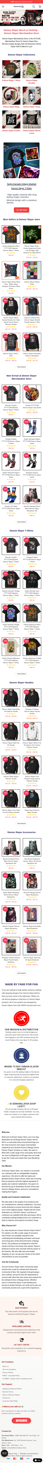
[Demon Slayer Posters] (11, 119)
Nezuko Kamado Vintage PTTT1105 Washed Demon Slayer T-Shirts (11, 593)
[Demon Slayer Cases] (32, 96)
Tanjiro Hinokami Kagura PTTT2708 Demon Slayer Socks (11, 475)
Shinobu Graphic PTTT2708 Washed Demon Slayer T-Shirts (11, 408)
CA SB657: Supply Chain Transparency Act (17, 1378)
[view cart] (40, 6)
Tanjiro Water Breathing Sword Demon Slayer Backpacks (11, 895)
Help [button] (38, 1460)
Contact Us (6, 1398)
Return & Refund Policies (11, 1395)
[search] (33, 6)
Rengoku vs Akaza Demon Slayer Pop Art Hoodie (32, 711)
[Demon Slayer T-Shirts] (11, 69)
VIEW (11, 241)
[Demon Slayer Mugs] (11, 96)
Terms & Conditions (9, 1369)
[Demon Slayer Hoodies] (32, 69)
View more (21, 367)
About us (5, 1366)
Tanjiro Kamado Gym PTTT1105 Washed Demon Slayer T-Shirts (32, 593)
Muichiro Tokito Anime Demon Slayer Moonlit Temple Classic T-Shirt (32, 320)
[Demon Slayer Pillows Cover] (32, 119)
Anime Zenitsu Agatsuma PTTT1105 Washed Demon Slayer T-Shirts (11, 660)
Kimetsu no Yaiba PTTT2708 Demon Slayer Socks (11, 508)
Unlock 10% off (4, 1453)
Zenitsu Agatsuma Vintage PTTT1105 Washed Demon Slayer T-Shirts (32, 660)
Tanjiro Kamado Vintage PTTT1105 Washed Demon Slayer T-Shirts (11, 627)
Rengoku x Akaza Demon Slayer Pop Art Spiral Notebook (11, 960)
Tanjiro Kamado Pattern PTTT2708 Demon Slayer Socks (32, 441)
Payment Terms (7, 1392)
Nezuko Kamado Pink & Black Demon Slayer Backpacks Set (32, 508)
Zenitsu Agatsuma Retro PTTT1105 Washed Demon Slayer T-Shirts (11, 248)
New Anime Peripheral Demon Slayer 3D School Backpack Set (32, 861)
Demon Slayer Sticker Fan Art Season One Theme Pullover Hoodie (32, 745)
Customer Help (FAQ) (10, 1401)
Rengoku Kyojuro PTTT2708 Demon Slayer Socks (32, 475)
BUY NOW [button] (23, 210)
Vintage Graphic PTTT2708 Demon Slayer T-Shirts (11, 441)
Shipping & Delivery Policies (12, 1389)
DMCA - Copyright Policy (11, 1375)
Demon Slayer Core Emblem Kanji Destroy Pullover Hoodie (32, 779)
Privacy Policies (7, 1372)
